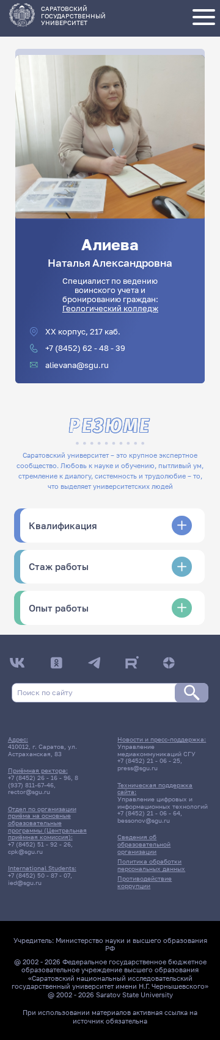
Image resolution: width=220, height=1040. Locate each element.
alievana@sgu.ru (77, 365)
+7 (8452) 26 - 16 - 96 (39, 777)
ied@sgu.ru (25, 882)
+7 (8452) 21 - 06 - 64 (148, 813)
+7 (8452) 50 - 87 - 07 (39, 875)
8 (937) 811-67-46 (43, 781)
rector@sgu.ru (29, 791)
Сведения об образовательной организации (143, 843)
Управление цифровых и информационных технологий (162, 802)
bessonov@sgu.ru (143, 820)
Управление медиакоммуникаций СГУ (156, 750)
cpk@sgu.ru (25, 851)
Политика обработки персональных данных (151, 865)
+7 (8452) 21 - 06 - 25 (148, 760)
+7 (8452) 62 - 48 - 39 (85, 348)
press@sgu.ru (137, 767)
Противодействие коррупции (144, 882)
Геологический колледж (110, 308)
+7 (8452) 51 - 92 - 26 (39, 844)
